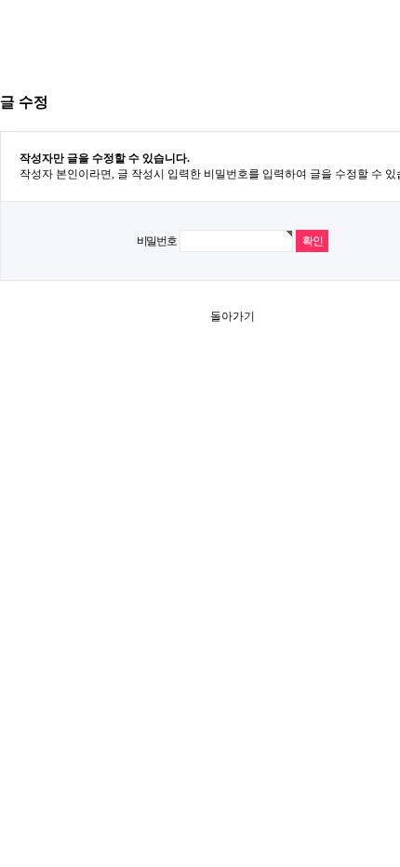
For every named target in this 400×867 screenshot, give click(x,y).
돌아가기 (232, 316)
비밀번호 (157, 240)
